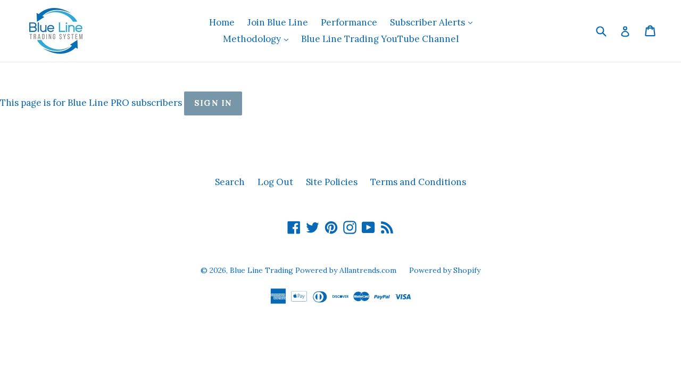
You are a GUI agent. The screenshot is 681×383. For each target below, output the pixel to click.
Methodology (258, 38)
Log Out (275, 182)
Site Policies (332, 182)
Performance (349, 22)
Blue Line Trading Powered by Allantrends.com (314, 270)
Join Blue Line (277, 22)
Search (230, 182)
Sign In (213, 103)
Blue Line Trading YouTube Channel (380, 39)
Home (222, 22)
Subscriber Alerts (434, 22)
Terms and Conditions (418, 182)
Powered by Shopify (444, 270)
